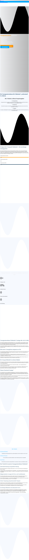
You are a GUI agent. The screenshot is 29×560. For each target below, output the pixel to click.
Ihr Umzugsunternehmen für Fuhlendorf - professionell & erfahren (14, 95)
